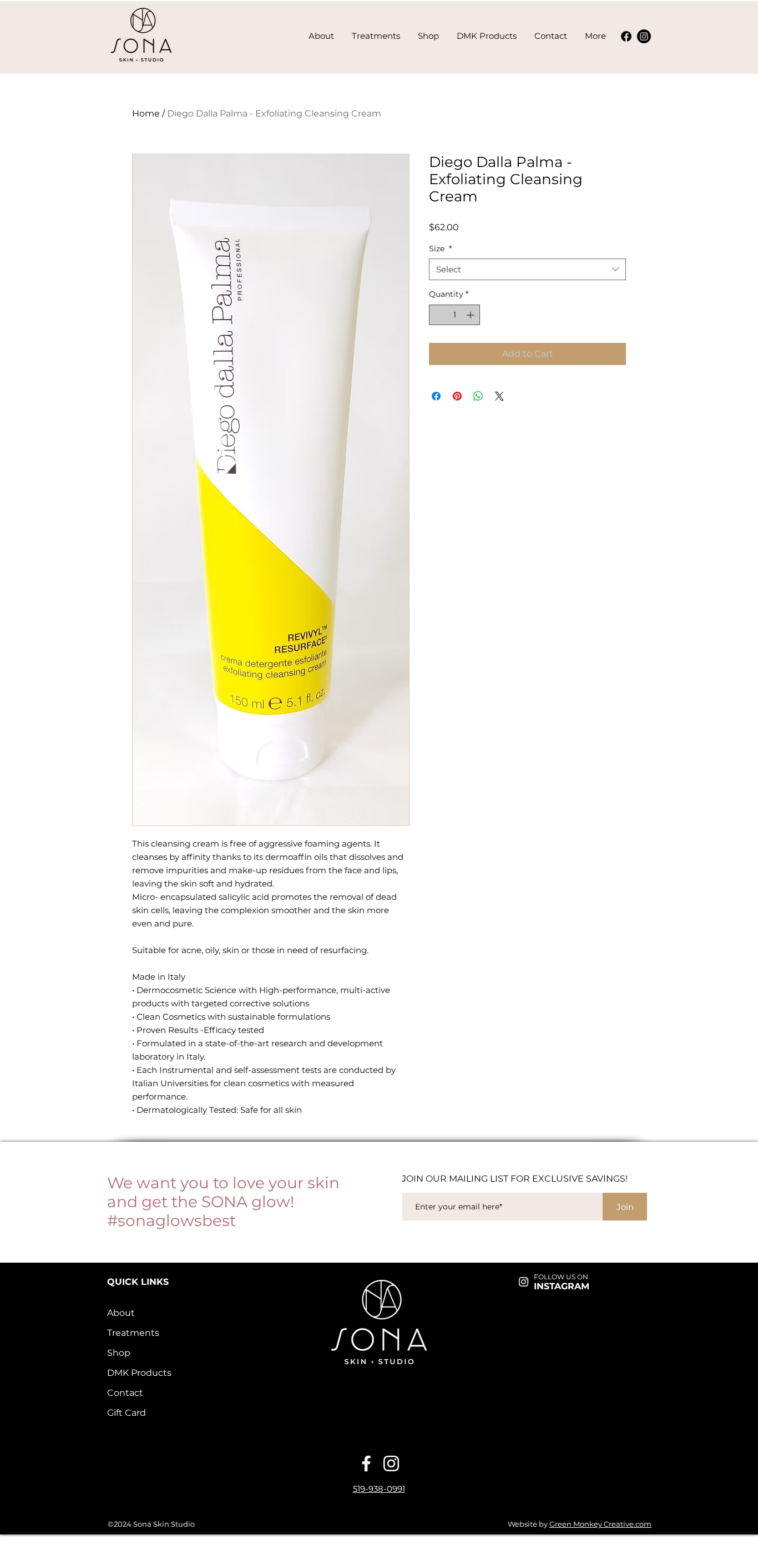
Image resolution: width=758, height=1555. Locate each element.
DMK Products (139, 1372)
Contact (125, 1392)
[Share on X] (499, 396)
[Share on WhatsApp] (478, 396)
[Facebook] (626, 36)
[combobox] (527, 269)
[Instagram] (644, 36)
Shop (118, 1353)
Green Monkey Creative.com (600, 1523)
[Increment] (471, 315)
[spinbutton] (454, 315)
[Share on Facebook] (436, 396)
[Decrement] (437, 315)
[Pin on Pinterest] (457, 396)
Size (440, 249)
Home (146, 113)
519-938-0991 (379, 1488)
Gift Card (126, 1412)
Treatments (133, 1333)
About (121, 1313)
